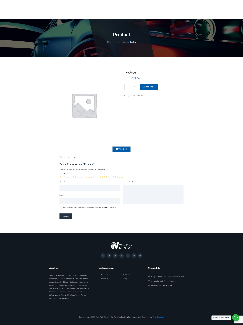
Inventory (104, 279)
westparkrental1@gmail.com (162, 281)
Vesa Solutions (158, 317)
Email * (62, 195)
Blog (125, 279)
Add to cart (148, 87)
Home (109, 42)
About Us (104, 275)
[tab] (121, 149)
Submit (66, 216)
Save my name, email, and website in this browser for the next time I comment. (89, 207)
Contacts (126, 275)
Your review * (128, 182)
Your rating (64, 174)
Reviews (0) (121, 149)
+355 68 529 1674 (164, 286)
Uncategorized (121, 42)
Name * (62, 182)
